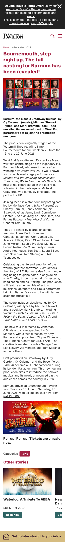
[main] (32, 287)
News (25, 453)
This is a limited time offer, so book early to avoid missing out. (31, 21)
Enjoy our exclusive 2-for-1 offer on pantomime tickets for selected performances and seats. (31, 11)
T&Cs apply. (45, 23)
